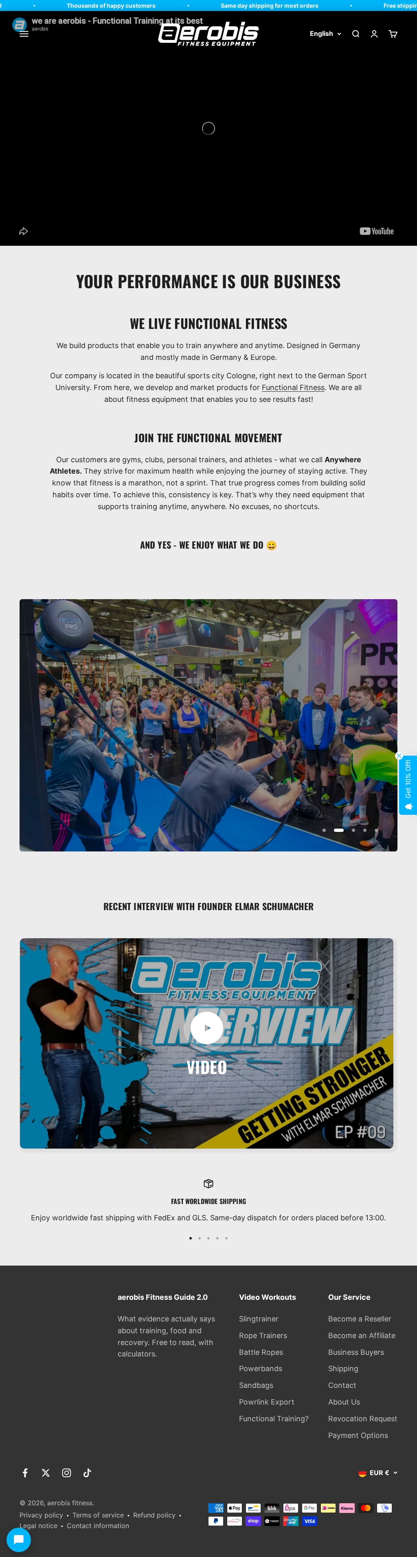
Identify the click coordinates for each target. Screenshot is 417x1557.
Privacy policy (41, 1515)
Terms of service (98, 1515)
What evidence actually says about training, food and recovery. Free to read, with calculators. (166, 1336)
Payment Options (358, 1435)
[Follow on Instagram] (66, 1472)
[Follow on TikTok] (87, 1472)
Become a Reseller (359, 1318)
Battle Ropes (261, 1352)
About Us (344, 1402)
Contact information (98, 1526)
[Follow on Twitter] (45, 1472)
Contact (342, 1385)
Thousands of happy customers (77, 5)
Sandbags (256, 1385)
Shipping (343, 1368)
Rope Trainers (263, 1335)
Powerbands (260, 1368)
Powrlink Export (266, 1402)
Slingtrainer (259, 1318)
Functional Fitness (293, 387)
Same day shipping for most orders (236, 5)
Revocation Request (362, 1418)
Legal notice (38, 1526)
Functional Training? (274, 1418)
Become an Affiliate (361, 1335)
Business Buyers (356, 1352)
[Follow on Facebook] (25, 1472)
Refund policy (154, 1515)
